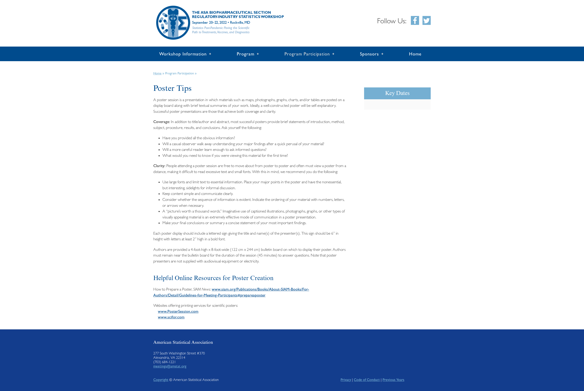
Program (245, 54)
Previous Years (393, 380)
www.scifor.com (171, 317)
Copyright (160, 380)
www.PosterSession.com (178, 311)
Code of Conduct (367, 380)
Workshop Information (183, 54)
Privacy (346, 380)
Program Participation (307, 54)
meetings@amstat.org (169, 366)
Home (415, 54)
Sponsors (369, 54)
